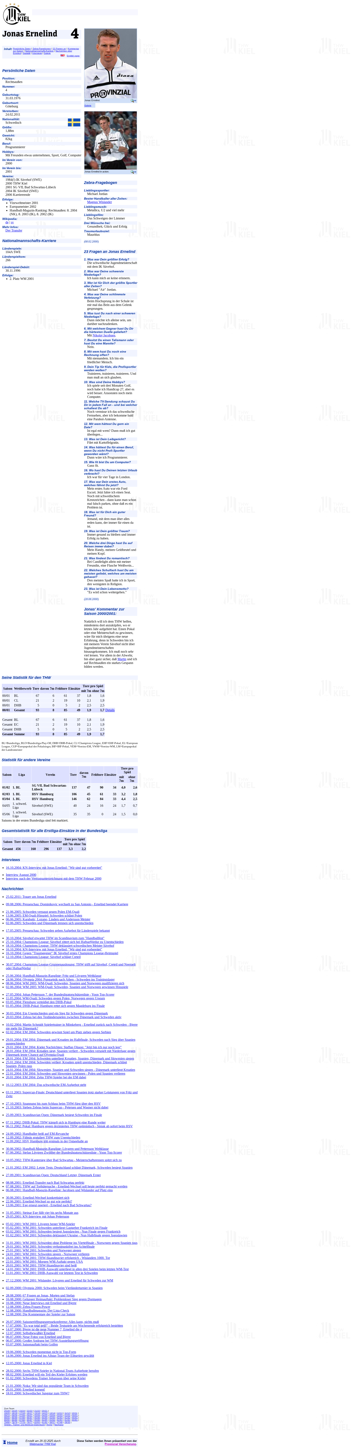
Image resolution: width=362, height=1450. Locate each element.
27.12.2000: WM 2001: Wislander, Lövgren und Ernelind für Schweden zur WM (59, 1280)
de (7, 222)
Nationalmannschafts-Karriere (39, 51)
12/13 (60, 1413)
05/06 (37, 1415)
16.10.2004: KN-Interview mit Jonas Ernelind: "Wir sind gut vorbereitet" (54, 867)
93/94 (52, 1418)
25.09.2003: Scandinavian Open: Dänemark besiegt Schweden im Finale (54, 1115)
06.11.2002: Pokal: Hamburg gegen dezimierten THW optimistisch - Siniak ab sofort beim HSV (69, 1126)
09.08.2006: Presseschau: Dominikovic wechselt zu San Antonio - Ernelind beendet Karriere (67, 904)
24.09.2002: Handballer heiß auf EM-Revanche (37, 1133)
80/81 (75, 1420)
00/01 (75, 1415)
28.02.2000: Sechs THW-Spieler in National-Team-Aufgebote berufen (52, 1370)
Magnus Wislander (99, 202)
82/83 (60, 1420)
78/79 (14, 1422)
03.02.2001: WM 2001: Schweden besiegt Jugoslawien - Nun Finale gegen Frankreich (63, 1231)
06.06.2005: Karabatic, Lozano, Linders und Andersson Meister (48, 919)
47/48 (60, 1422)
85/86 (37, 1420)
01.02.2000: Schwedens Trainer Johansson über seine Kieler (46, 1378)
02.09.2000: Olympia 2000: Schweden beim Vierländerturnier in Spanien (54, 1288)
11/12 (67, 1413)
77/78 (22, 1422)
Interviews (37, 53)
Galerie (47, 53)
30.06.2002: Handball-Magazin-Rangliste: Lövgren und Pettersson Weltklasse (57, 1149)
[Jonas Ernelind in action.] (110, 168)
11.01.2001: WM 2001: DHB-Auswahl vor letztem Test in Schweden (52, 1273)
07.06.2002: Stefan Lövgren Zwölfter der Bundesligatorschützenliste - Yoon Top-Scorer (64, 1152)
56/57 (52, 1422)
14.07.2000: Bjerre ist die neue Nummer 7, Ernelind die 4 (44, 1329)
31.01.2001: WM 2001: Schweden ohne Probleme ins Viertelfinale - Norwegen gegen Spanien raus (71, 1243)
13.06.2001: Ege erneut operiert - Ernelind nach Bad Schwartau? (49, 1205)
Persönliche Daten (22, 48)
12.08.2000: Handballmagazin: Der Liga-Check (37, 1310)
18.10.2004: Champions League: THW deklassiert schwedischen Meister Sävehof (60, 945)
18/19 (14, 1413)
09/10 (7, 1415)
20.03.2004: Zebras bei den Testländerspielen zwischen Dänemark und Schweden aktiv (64, 1017)
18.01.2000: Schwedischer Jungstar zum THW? (37, 1393)
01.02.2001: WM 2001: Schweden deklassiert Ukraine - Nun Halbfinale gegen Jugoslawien (66, 1235)
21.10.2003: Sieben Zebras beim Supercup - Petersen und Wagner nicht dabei (57, 1107)
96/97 (29, 1418)
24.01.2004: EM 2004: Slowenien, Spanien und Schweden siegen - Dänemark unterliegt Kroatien (70, 1070)
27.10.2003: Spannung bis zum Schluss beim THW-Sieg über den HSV (53, 1103)
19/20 (7, 1413)
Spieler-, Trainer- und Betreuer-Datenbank (24, 1424)
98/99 (14, 1418)
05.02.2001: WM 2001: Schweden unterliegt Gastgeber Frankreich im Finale (56, 1228)
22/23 (29, 1411)
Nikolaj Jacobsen (104, 335)
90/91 (75, 1418)
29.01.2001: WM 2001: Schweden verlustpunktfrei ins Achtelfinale (50, 1246)
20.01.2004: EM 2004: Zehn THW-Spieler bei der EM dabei (46, 1077)
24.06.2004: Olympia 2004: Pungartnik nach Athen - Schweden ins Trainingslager (60, 979)
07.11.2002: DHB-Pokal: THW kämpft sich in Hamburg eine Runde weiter (56, 1122)
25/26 (7, 1411)
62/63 (37, 1422)
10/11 (74, 1413)
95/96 (37, 1418)
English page (73, 56)
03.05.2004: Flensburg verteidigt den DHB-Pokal (38, 1002)
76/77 (29, 1422)
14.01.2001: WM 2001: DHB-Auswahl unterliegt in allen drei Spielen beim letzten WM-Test (67, 1269)
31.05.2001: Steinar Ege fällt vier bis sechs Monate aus (42, 1212)
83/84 (52, 1420)
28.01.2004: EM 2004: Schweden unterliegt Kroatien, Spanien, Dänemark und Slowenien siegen (70, 1058)
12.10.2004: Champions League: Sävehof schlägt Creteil (43, 957)
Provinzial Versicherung (120, 1444)
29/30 (67, 1422)
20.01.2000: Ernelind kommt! (25, 1389)
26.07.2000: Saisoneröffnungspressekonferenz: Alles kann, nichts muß (52, 1322)
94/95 (45, 1418)
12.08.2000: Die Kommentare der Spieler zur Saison (40, 1314)
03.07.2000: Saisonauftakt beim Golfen (32, 1344)
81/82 (67, 1420)
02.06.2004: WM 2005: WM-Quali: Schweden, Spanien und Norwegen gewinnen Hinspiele (67, 987)
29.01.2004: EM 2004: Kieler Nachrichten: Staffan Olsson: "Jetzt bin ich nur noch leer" (64, 1047)
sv (12, 222)
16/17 (29, 1413)
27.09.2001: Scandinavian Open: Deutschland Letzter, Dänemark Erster (53, 1175)
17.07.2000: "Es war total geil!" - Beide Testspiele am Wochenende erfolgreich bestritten (64, 1325)
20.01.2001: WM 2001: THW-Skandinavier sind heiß (41, 1265)
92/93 (60, 1418)
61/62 (45, 1422)
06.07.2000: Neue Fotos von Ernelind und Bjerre (38, 1337)
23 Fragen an (59, 48)
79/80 (7, 1422)
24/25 (14, 1411)
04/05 (45, 1415)
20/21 (45, 1411)
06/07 (29, 1415)
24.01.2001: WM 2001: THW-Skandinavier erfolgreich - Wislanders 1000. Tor (58, 1258)
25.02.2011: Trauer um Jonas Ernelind (31, 896)
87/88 (22, 1420)
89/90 (7, 1420)
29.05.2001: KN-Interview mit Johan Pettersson (37, 1216)
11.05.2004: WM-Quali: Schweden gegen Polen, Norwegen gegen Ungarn (55, 998)
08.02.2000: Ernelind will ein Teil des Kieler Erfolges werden (46, 1374)
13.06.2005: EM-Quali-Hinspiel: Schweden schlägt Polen (44, 915)
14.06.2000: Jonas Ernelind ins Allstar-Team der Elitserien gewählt (50, 1355)
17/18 (22, 1413)
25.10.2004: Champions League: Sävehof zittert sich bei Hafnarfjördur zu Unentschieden (65, 942)
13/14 (52, 1413)
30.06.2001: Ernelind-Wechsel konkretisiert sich (37, 1197)
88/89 (14, 1420)
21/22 (37, 1411)
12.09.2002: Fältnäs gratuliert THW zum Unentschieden (43, 1137)
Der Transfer (13, 230)
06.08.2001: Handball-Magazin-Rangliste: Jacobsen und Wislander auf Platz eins (59, 1190)
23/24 (22, 1411)
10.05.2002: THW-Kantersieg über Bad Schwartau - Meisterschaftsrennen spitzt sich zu (64, 1160)
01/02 (67, 1415)
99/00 (7, 1418)
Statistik (26, 53)
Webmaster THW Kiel (43, 1444)
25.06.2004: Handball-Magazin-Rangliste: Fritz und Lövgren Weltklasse (53, 975)
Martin (122, 659)
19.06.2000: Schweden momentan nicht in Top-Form (41, 1352)
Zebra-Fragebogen (42, 48)
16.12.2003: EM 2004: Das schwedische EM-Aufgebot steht (46, 1085)
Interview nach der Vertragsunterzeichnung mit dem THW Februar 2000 (53, 878)
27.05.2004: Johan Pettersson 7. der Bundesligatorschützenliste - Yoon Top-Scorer (60, 994)
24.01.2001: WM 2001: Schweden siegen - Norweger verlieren (47, 1254)
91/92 (67, 1418)
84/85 (45, 1420)
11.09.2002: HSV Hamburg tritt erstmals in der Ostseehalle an (47, 1141)
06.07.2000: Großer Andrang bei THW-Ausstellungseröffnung (47, 1340)
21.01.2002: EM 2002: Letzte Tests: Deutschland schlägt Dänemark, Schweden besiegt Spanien (69, 1167)
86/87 (29, 1420)
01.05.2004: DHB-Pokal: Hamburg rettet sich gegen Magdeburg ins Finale (55, 1006)
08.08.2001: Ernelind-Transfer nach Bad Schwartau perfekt (45, 1182)
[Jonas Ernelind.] (110, 97)
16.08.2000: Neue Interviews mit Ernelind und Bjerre (41, 1303)
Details (110, 710)
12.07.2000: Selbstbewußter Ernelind (30, 1333)
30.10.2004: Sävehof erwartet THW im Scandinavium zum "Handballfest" (55, 938)
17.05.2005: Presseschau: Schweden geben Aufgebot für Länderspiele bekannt (58, 930)
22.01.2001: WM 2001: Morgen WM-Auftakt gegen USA (44, 1261)
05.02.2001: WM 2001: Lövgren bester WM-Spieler (40, 1224)
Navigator (58, 1424)
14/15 (45, 1413)
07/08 (22, 1415)
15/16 (37, 1413)
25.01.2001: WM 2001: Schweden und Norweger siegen (43, 1250)
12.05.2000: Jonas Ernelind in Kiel (29, 1363)
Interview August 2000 (21, 875)
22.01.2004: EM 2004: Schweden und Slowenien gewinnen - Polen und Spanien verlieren (65, 1073)
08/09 (14, 1415)
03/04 (52, 1415)
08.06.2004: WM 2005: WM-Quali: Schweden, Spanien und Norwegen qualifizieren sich (65, 983)
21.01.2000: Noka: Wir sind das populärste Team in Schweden (47, 1386)
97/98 (22, 1418)
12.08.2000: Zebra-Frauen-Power (28, 1307)
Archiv (49, 1424)
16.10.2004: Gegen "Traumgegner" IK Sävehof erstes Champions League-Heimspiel (62, 953)
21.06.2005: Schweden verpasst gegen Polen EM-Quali (42, 912)
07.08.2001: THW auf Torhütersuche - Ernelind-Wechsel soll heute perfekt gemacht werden (66, 1186)
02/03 (60, 1415)
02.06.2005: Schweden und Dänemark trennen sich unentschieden (49, 923)
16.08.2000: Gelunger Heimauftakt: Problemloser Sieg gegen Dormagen (54, 1299)
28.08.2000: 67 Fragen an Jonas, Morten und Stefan (40, 1295)
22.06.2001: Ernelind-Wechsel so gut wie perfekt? (39, 1201)
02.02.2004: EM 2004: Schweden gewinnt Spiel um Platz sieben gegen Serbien (58, 1032)
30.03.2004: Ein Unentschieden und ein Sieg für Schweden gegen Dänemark (57, 1013)
